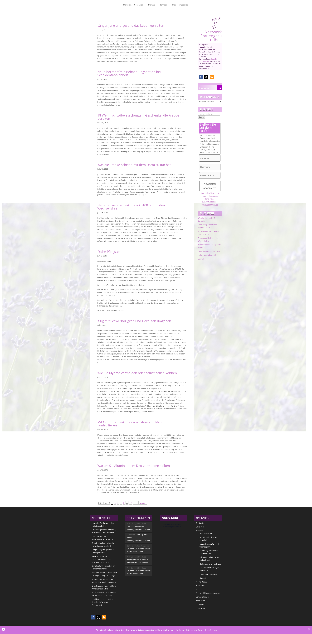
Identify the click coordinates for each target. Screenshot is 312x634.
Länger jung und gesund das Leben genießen (130, 25)
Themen (151, 5)
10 (131, 503)
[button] (201, 77)
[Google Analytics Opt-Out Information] (3, 630)
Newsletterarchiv (209, 202)
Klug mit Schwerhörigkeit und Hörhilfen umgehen (134, 321)
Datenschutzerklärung (147, 630)
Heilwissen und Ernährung (209, 251)
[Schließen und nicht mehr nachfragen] (309, 630)
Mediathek (200, 585)
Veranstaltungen (203, 597)
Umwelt (201, 259)
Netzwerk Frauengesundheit (211, 35)
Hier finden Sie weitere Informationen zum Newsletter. (210, 196)
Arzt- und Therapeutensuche (208, 593)
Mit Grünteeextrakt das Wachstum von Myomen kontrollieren (132, 423)
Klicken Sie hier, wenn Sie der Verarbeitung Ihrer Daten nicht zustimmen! (187, 630)
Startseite (127, 5)
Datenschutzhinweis (210, 205)
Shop (174, 5)
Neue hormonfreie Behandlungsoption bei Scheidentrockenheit (129, 73)
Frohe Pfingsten (109, 251)
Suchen (201, 117)
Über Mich (138, 5)
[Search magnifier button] (219, 87)
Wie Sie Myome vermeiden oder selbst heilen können (137, 373)
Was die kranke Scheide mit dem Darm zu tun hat (134, 165)
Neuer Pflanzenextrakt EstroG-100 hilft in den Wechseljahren (131, 206)
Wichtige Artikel (206, 533)
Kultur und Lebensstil (207, 255)
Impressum (183, 5)
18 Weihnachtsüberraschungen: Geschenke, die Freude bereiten (138, 117)
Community (200, 604)
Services (163, 5)
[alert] (173, 526)
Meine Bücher (201, 582)
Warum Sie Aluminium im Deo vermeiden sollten (133, 465)
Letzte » (143, 503)
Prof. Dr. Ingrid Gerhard (208, 60)
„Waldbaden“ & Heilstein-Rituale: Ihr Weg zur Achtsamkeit (102, 602)
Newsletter (200, 600)
